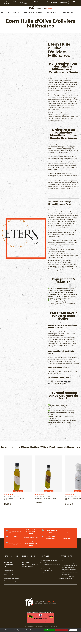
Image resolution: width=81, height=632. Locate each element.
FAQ (5, 566)
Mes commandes (26, 560)
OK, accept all (50, 630)
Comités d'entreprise (27, 566)
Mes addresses (26, 562)
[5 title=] (12, 495)
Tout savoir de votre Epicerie (11, 581)
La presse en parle (8, 572)
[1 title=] (5, 495)
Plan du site (7, 560)
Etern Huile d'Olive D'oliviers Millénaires (13, 496)
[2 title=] (7, 495)
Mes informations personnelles (30, 564)
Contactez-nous (8, 562)
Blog (5, 583)
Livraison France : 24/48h (28, 2)
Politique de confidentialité (11, 575)
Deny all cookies (62, 630)
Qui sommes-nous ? (9, 564)
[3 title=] (8, 495)
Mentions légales (8, 570)
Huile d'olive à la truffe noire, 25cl (45, 498)
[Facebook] (60, 582)
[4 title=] (10, 495)
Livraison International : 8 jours (41, 2)
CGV (5, 568)
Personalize (72, 630)
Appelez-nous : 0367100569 (50, 560)
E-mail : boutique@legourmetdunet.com (50, 564)
